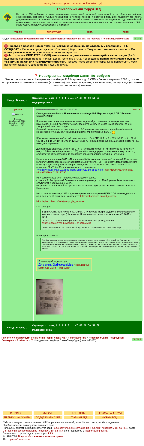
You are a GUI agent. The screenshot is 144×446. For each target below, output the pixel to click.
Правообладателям (19, 439)
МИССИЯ (48, 413)
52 (98, 98)
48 (81, 98)
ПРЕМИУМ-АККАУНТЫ (17, 417)
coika (49, 102)
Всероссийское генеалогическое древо (40, 436)
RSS (50, 433)
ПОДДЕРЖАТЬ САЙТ (48, 417)
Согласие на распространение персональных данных (33, 430)
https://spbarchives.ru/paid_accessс (98, 196)
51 (93, 98)
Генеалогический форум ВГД (79, 9)
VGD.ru (18, 32)
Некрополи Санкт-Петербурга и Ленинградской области (98, 38)
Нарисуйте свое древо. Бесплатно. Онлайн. (70, 3)
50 (89, 98)
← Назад (9, 100)
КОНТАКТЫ (79, 413)
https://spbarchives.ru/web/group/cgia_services (60, 201)
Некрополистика (55, 38)
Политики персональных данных (108, 427)
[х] (100, 3)
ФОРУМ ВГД (109, 417)
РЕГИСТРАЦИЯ (54, 32)
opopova (17, 109)
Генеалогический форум (15, 337)
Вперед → (21, 100)
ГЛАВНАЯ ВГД (78, 417)
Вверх (134, 109)
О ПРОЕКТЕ (17, 413)
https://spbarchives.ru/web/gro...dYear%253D (66, 222)
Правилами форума (96, 430)
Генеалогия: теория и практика (27, 38)
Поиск (126, 32)
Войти (90, 32)
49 (85, 98)
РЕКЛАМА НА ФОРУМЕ (109, 413)
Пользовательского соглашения (70, 427)
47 (76, 98)
